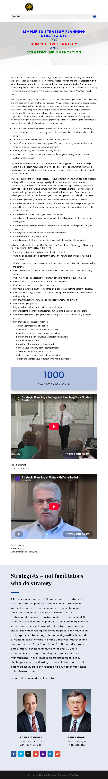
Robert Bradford (31, 737)
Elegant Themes (47, 775)
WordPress (75, 775)
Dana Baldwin (77, 737)
